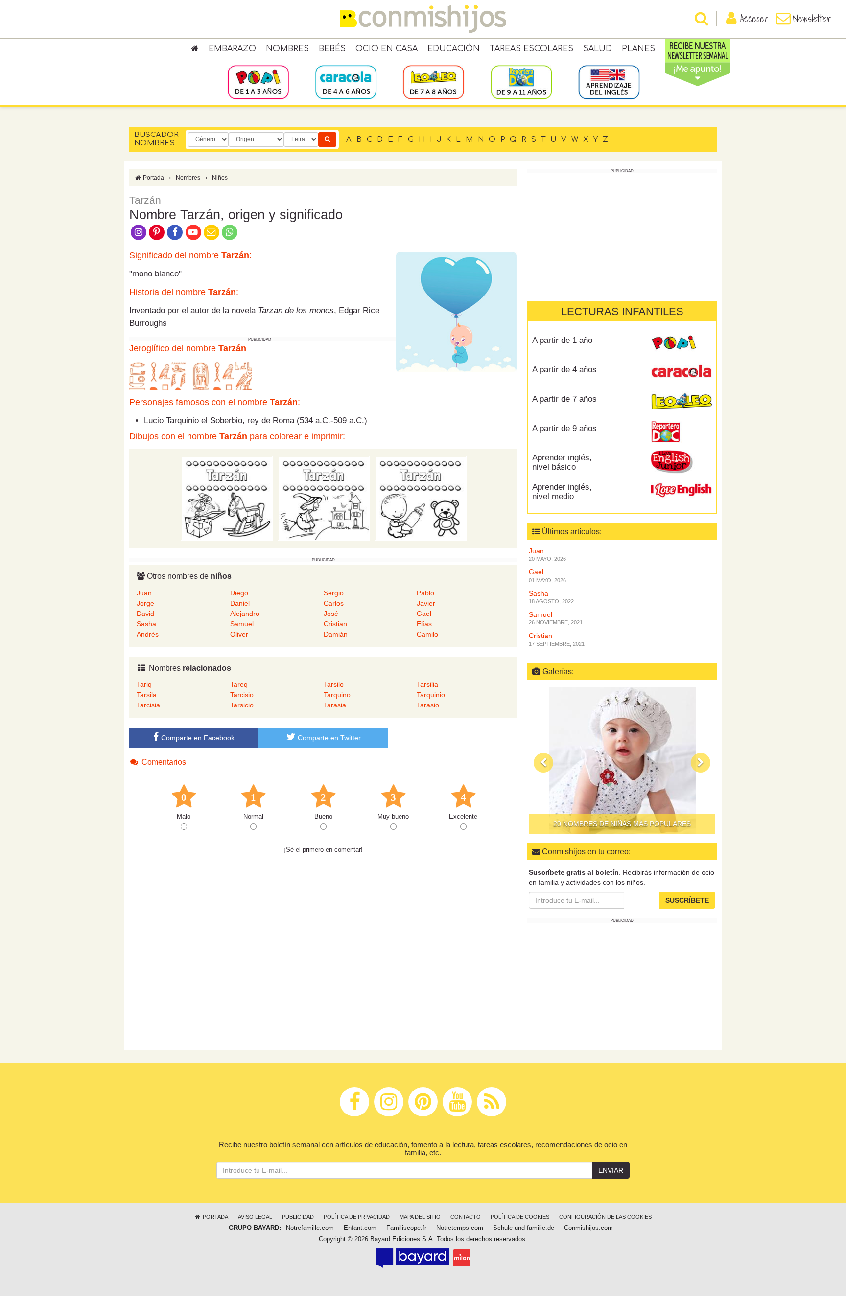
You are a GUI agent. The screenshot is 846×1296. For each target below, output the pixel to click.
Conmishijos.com (588, 1228)
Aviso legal (255, 1217)
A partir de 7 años (564, 399)
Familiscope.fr (406, 1228)
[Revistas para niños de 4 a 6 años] (346, 82)
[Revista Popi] (681, 344)
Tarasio (428, 705)
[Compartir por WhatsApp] (230, 231)
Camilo (427, 634)
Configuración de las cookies (605, 1217)
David (145, 613)
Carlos (334, 603)
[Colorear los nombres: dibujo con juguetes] (227, 497)
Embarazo (232, 49)
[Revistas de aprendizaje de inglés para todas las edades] (609, 82)
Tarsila (147, 695)
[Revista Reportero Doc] (681, 432)
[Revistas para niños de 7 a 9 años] (433, 82)
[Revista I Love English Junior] (681, 461)
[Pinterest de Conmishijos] (156, 231)
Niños (220, 177)
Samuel (242, 624)
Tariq (144, 684)
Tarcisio (242, 695)
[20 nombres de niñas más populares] (622, 760)
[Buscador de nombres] (327, 139)
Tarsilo (334, 684)
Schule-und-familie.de (523, 1228)
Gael (424, 613)
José (331, 613)
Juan (144, 593)
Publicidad (298, 1217)
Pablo (425, 593)
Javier (426, 603)
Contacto (465, 1217)
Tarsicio (242, 705)
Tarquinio (431, 695)
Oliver (239, 634)
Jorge (145, 603)
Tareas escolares (531, 49)
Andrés (148, 634)
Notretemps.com (459, 1228)
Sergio (334, 593)
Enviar (610, 1170)
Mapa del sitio (420, 1217)
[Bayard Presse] (412, 1257)
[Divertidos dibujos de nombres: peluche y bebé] (421, 497)
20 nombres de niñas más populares (622, 824)
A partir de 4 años (564, 369)
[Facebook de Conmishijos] (175, 231)
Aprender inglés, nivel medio (562, 491)
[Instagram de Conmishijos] (138, 231)
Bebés (332, 49)
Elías (424, 624)
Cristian (335, 624)
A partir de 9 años (564, 428)
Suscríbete (687, 900)
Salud (597, 49)
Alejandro (244, 613)
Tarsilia (427, 684)
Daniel (240, 603)
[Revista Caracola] (681, 373)
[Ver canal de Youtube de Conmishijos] (193, 231)
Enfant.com (360, 1228)
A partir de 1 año (562, 340)
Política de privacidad (357, 1217)
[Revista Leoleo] (681, 403)
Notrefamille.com (310, 1228)
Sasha (146, 624)
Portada (152, 177)
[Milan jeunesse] (461, 1257)
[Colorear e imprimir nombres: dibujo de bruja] (324, 497)
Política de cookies (520, 1217)
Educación (453, 49)
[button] (543, 763)
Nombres (287, 49)
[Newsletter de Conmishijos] (211, 231)
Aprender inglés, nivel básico (562, 462)
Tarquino (337, 695)
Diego (239, 593)
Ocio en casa (386, 49)
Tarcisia (148, 705)
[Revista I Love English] (681, 491)
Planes (638, 49)
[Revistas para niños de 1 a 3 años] (258, 82)
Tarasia (335, 705)
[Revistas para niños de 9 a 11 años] (521, 82)
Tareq (239, 684)
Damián (336, 634)
